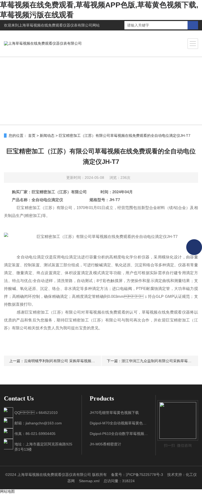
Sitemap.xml (89, 481)
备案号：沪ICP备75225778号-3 (137, 474)
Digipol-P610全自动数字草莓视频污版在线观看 (119, 433)
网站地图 (7, 491)
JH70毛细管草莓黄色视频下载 (114, 412)
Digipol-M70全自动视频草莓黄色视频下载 (119, 423)
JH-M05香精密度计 (105, 444)
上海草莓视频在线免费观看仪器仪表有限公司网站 (59, 25)
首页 (32, 135)
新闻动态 (47, 135)
